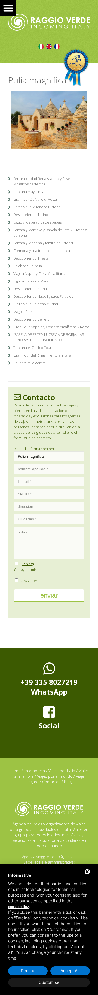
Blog (68, 781)
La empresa (34, 770)
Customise (49, 982)
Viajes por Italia (61, 770)
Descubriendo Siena (30, 288)
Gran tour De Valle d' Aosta (35, 199)
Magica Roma (24, 311)
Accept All (70, 970)
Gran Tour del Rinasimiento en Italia (42, 355)
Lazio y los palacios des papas (37, 222)
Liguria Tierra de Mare (31, 281)
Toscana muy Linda (28, 191)
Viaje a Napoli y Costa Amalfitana (39, 273)
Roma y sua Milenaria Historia (36, 206)
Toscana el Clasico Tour (32, 347)
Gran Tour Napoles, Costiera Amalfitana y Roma (51, 326)
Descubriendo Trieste (31, 258)
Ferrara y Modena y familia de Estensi (43, 242)
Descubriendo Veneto (31, 319)
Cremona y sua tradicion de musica (41, 250)
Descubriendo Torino (30, 214)
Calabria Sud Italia (27, 265)
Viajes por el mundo (54, 776)
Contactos (51, 781)
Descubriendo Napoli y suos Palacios (43, 296)
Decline (28, 970)
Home (15, 770)
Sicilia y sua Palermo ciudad (35, 303)
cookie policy (18, 907)
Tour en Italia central (30, 362)
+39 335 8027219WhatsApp (49, 687)
